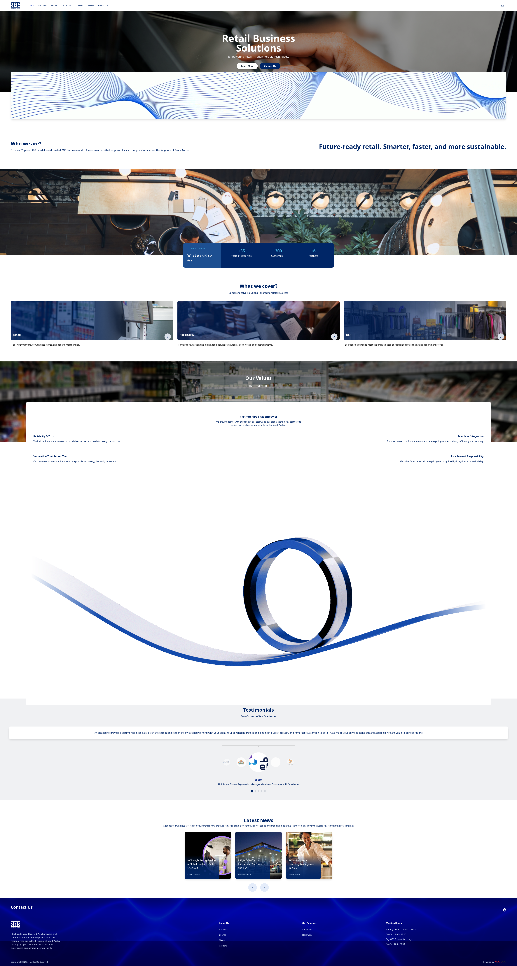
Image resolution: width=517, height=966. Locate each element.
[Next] (264, 887)
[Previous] (252, 887)
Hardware (307, 934)
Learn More (247, 66)
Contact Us (270, 66)
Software (307, 929)
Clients (222, 934)
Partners (223, 929)
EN (502, 5)
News (222, 940)
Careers (223, 945)
